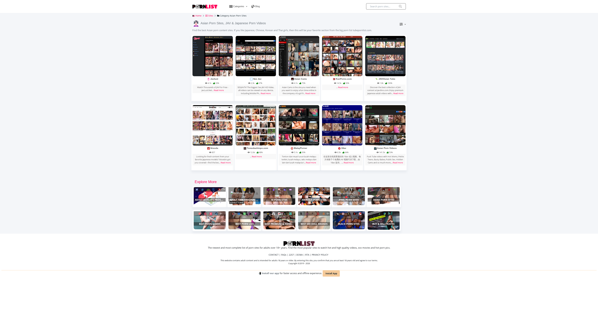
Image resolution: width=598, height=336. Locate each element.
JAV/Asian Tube (387, 79)
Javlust (214, 79)
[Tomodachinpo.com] (256, 125)
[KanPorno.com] (342, 55)
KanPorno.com (344, 79)
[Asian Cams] (299, 55)
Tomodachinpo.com (257, 148)
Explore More (206, 182)
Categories (239, 6)
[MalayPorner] (299, 125)
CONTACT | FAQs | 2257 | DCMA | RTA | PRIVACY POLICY (298, 254)
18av (343, 148)
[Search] (400, 6)
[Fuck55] (385, 125)
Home (198, 15)
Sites (210, 15)
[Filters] (403, 24)
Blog (257, 6)
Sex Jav (257, 79)
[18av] (342, 125)
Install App (331, 273)
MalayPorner (300, 148)
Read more (219, 90)
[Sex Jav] (256, 55)
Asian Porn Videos (387, 148)
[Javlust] (212, 55)
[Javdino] (385, 55)
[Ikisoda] (212, 125)
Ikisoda (214, 148)
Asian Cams (300, 79)
